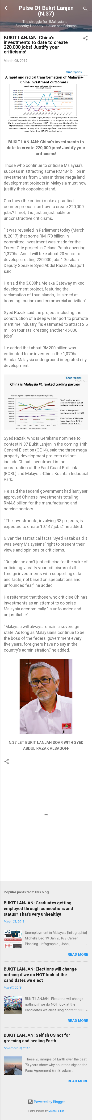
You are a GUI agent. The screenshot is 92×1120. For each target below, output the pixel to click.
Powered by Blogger (49, 1102)
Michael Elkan (56, 1110)
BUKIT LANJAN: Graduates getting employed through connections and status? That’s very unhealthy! (38, 908)
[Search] (85, 9)
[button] (85, 39)
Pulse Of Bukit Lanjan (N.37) (46, 11)
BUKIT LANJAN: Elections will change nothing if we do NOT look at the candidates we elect (40, 975)
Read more (78, 954)
